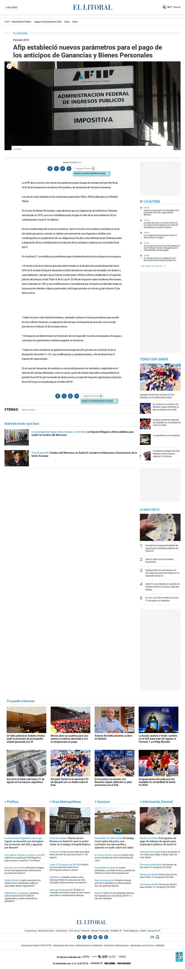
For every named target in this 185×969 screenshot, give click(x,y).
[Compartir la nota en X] (56, 168)
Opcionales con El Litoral (142, 945)
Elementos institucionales (116, 945)
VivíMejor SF (116, 930)
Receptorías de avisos (63, 945)
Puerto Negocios (131, 930)
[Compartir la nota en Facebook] (50, 168)
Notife (143, 930)
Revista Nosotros (46, 930)
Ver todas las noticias (151, 266)
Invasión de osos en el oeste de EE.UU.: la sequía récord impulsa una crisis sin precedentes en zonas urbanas (161, 223)
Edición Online (28, 410)
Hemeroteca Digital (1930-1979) (36, 945)
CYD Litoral (74, 930)
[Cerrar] (107, 173)
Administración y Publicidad (89, 945)
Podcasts (85, 930)
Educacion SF (153, 930)
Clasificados (61, 930)
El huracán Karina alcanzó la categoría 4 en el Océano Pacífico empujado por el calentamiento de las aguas (162, 246)
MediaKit (160, 945)
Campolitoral (31, 930)
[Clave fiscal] (179, 961)
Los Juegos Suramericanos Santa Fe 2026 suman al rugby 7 (160, 235)
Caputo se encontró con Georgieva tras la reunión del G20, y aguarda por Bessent (161, 211)
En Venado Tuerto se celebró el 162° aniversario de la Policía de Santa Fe (160, 258)
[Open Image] (9, 66)
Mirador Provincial (100, 930)
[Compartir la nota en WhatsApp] (62, 168)
